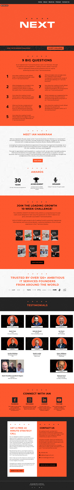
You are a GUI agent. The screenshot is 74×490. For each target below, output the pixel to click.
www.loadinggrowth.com (47, 457)
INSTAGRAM (29, 404)
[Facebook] (32, 487)
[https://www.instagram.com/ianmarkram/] (29, 400)
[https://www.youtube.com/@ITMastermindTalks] (59, 400)
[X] (37, 487)
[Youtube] (42, 487)
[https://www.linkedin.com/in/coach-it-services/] (44, 400)
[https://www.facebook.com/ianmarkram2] (15, 400)
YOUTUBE (59, 404)
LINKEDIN (44, 404)
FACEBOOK (14, 404)
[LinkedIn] (39, 487)
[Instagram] (34, 487)
